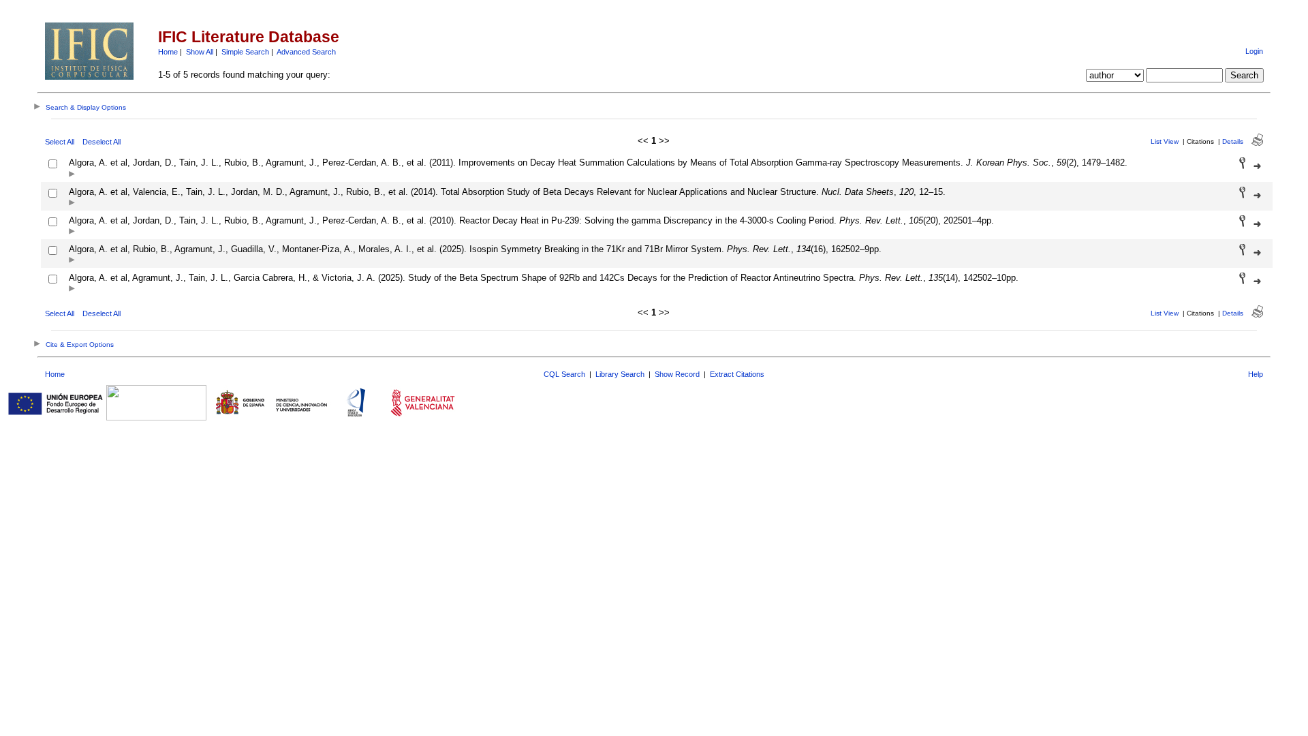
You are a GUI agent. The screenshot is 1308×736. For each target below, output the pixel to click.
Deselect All (101, 142)
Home (168, 52)
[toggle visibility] (72, 175)
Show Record (677, 374)
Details (1232, 141)
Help (1255, 374)
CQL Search (564, 374)
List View (1165, 141)
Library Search (619, 374)
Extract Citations (737, 374)
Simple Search (245, 52)
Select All (59, 142)
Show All (199, 52)
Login (1254, 51)
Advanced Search (306, 52)
